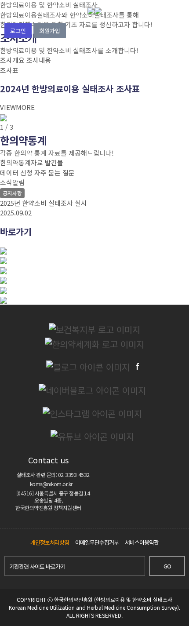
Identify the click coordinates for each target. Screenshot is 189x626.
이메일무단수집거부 (97, 542)
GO (167, 566)
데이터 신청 (16, 172)
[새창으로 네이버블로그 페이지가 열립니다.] (92, 389)
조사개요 (12, 60)
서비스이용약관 (142, 542)
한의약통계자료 (21, 162)
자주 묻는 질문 (54, 172)
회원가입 (49, 30)
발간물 (54, 162)
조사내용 (38, 60)
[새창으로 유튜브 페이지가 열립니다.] (92, 436)
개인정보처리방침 (49, 542)
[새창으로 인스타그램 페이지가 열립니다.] (92, 413)
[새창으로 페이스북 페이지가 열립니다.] (137, 367)
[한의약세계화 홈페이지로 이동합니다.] (94, 343)
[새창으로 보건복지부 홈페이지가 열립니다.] (94, 329)
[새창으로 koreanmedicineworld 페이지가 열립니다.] (88, 367)
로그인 (18, 30)
